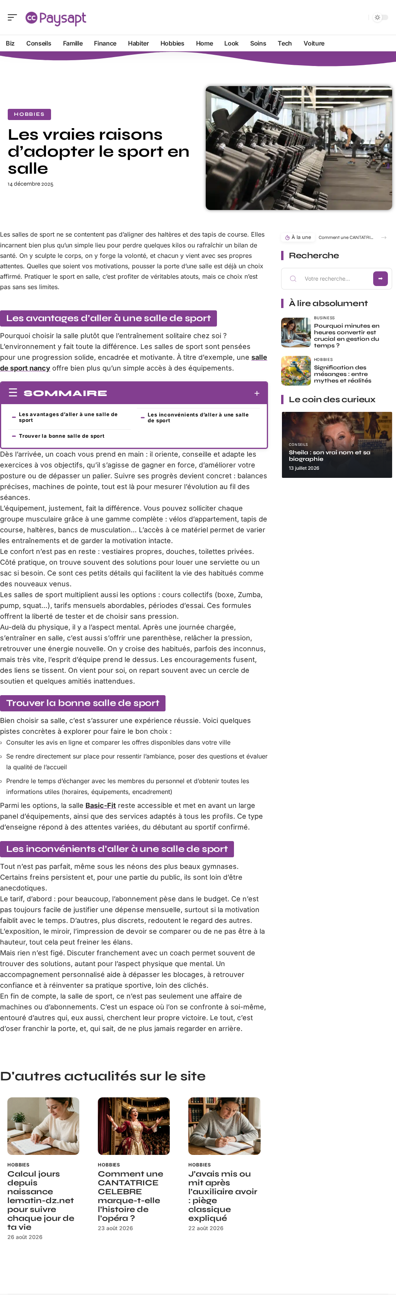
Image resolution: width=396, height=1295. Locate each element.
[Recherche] (361, 18)
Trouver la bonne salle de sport (62, 436)
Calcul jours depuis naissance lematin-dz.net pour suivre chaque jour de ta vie (40, 1200)
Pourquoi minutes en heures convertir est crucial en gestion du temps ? (346, 335)
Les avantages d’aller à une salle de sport (68, 417)
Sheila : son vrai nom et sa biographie (329, 455)
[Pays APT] (55, 17)
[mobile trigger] (14, 17)
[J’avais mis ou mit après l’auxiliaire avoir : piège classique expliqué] (224, 1126)
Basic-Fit (100, 805)
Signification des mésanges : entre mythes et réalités (342, 374)
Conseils (298, 444)
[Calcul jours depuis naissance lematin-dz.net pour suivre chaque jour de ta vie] (43, 1126)
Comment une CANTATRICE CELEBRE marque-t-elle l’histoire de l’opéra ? (130, 1196)
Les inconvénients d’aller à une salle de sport (198, 417)
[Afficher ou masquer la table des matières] (184, 393)
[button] (383, 237)
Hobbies (29, 114)
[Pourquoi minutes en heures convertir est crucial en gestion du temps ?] (296, 332)
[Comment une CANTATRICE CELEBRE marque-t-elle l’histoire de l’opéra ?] (134, 1126)
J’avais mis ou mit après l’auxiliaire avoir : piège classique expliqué (222, 1196)
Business (324, 318)
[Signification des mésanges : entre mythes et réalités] (296, 371)
